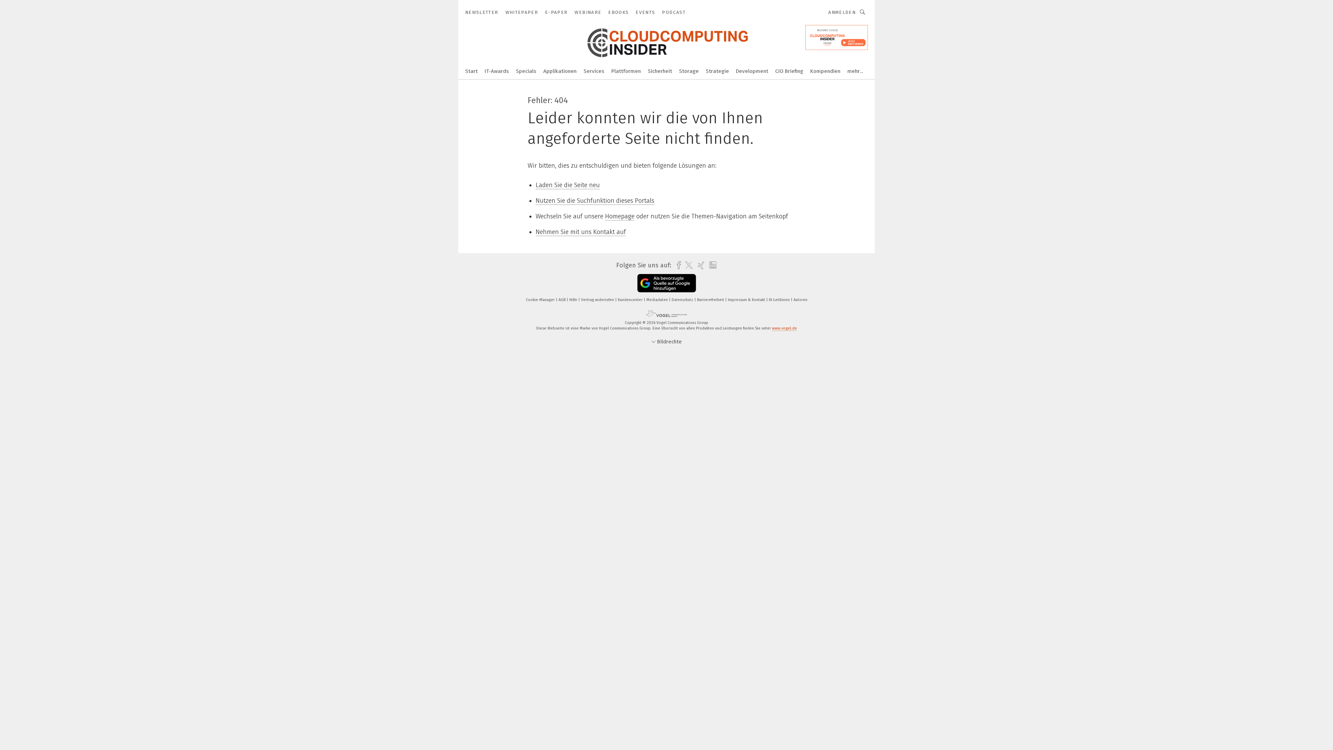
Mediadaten (657, 300)
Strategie (717, 71)
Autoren (800, 300)
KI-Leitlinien (780, 300)
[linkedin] (711, 265)
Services (594, 71)
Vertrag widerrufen (598, 300)
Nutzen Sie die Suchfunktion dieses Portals (595, 201)
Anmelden (842, 12)
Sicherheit (660, 71)
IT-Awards (497, 71)
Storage (689, 71)
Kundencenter (631, 300)
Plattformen (626, 71)
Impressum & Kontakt (747, 300)
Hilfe (573, 300)
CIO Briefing (789, 71)
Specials (526, 71)
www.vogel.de (784, 328)
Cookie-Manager (541, 300)
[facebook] (677, 265)
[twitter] (687, 265)
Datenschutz (683, 300)
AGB (563, 300)
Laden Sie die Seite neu (568, 185)
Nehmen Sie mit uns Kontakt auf (581, 232)
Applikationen (560, 71)
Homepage (620, 216)
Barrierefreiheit (711, 300)
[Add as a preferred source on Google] (666, 283)
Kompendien (825, 71)
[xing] (699, 265)
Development (752, 71)
